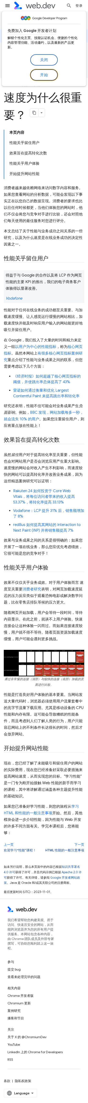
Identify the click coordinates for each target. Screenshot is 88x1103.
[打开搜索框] (69, 5)
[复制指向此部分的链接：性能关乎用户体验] (52, 568)
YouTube (14, 1044)
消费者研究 (32, 589)
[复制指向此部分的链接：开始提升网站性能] (52, 749)
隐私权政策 (23, 1081)
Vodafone (14, 298)
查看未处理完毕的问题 (24, 977)
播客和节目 (16, 1018)
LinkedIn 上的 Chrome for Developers (35, 1052)
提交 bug (14, 969)
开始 (44, 75)
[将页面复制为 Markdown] (34, 113)
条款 (7, 1081)
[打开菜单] (7, 5)
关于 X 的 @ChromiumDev (27, 1037)
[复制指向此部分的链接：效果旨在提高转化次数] (64, 440)
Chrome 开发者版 (21, 996)
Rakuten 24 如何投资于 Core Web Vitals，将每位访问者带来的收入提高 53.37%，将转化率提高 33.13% (44, 497)
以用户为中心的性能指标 (35, 346)
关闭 (44, 60)
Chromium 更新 (19, 1003)
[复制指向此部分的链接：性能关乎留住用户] (52, 259)
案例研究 (14, 1011)
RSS (10, 1059)
